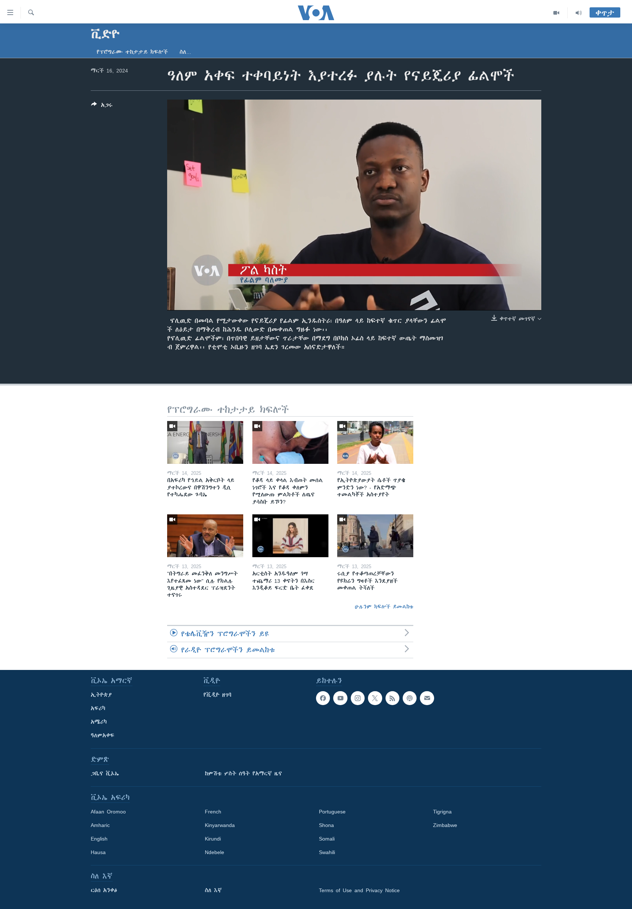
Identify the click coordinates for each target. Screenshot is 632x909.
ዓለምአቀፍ (102, 735)
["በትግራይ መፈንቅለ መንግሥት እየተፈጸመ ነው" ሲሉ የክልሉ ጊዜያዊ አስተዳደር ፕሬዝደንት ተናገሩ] (205, 535)
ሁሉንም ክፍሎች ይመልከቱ (384, 607)
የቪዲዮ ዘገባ (217, 695)
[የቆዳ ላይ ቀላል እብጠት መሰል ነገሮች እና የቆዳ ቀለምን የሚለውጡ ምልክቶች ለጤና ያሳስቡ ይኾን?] (290, 442)
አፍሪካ (98, 708)
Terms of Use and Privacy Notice (359, 890)
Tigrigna (442, 811)
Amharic (100, 825)
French (213, 811)
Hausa (98, 852)
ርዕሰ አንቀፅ (104, 890)
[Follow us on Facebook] (323, 698)
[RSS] (392, 698)
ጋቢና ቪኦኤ (105, 773)
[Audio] (579, 12)
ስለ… (185, 52)
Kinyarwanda (220, 825)
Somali (327, 838)
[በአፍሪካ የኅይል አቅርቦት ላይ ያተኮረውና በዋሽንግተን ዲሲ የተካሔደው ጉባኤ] (205, 442)
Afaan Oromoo (108, 811)
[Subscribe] (427, 698)
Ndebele (214, 852)
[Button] (102, 106)
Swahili (327, 852)
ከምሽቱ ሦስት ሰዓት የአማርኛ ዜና (243, 773)
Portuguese (332, 811)
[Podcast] (410, 698)
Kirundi (213, 838)
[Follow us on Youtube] (340, 698)
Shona (326, 825)
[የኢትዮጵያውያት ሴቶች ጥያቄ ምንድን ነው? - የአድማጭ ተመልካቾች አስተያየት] (375, 442)
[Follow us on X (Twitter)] (375, 698)
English (99, 838)
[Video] (556, 12)
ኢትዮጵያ (101, 695)
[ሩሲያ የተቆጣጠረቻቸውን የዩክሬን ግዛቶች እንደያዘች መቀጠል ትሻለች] (375, 535)
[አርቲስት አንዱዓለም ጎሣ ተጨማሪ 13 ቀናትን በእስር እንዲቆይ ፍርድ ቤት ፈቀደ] (290, 535)
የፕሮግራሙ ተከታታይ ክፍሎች (132, 52)
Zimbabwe (445, 825)
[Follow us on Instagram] (358, 698)
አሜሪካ (99, 722)
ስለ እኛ (213, 890)
